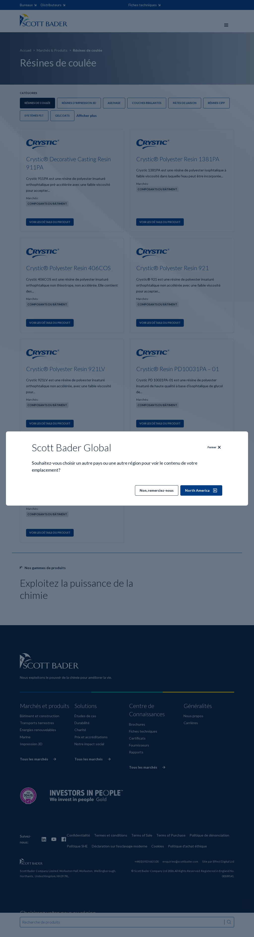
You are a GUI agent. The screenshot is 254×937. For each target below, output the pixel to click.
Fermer (212, 447)
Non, (157, 490)
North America (197, 490)
